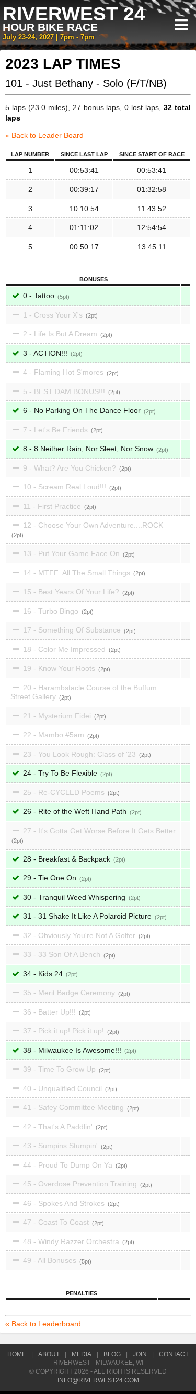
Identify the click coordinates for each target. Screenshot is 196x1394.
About (49, 1354)
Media (81, 1354)
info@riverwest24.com (98, 1380)
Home (16, 1354)
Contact (174, 1354)
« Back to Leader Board (44, 135)
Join (140, 1354)
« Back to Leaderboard (43, 1324)
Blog (112, 1354)
